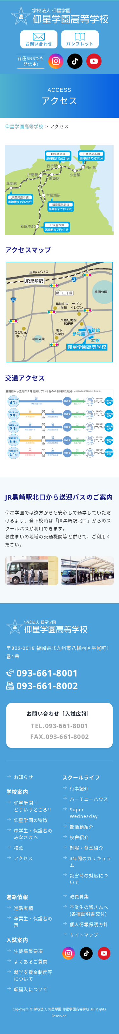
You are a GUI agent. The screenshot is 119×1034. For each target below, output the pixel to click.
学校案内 (17, 791)
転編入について (31, 989)
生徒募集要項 (28, 951)
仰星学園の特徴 (31, 820)
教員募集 (79, 896)
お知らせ (23, 777)
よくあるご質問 (31, 961)
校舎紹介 (79, 837)
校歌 (18, 848)
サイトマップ (84, 935)
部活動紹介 (82, 827)
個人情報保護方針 (89, 924)
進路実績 (23, 908)
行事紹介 (79, 788)
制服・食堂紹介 (86, 848)
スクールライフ (81, 777)
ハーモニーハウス (89, 799)
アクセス (23, 858)
